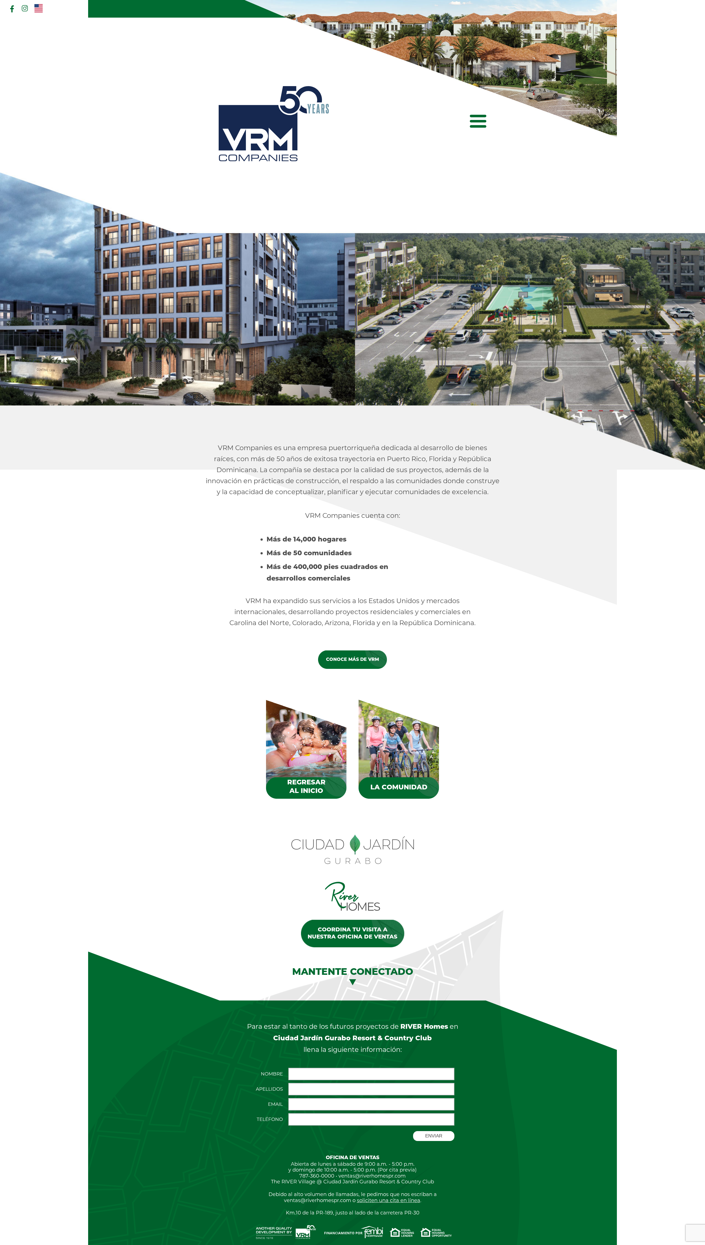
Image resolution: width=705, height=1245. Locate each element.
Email (275, 1104)
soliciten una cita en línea (388, 1200)
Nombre (272, 1074)
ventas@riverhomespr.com (372, 1176)
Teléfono (270, 1119)
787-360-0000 (316, 1176)
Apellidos (269, 1089)
